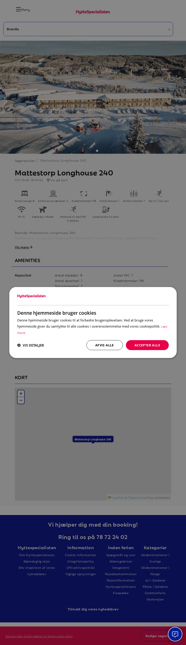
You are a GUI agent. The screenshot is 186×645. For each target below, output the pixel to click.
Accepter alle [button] (147, 345)
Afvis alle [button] (104, 345)
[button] (30, 345)
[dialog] (93, 322)
